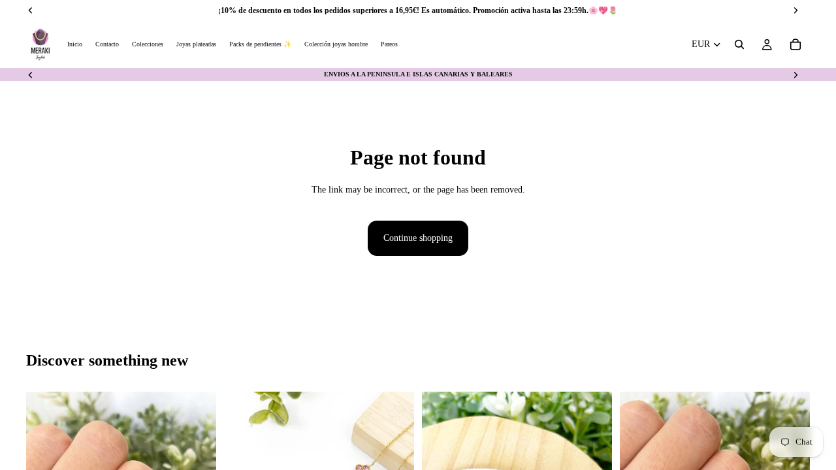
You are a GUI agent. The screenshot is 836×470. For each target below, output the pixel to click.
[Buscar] (739, 44)
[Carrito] (795, 44)
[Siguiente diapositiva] (795, 74)
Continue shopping (418, 238)
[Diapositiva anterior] (30, 74)
